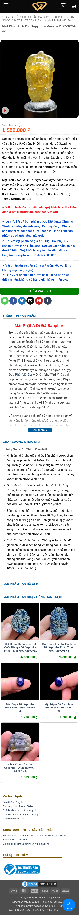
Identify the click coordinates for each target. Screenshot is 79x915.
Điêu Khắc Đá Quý (35, 17)
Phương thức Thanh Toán (18, 806)
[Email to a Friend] (30, 301)
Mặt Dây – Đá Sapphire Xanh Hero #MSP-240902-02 (20, 707)
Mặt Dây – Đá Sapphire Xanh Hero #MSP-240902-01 (59, 707)
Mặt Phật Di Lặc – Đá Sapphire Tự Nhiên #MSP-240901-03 (20, 767)
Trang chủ (10, 17)
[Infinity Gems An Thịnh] (39, 6)
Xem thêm (38, 430)
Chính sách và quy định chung (20, 814)
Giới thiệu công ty (13, 802)
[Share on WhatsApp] (5, 301)
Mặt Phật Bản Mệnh (29, 20)
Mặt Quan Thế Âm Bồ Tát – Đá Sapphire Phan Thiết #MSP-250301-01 (59, 647)
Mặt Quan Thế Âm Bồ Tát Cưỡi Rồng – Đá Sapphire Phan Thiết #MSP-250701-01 (20, 647)
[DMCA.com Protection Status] (39, 885)
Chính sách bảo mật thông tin (20, 810)
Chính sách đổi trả (13, 818)
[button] (6, 6)
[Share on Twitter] (22, 301)
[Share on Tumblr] (48, 301)
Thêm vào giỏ (39, 291)
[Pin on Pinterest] (39, 301)
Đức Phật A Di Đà (20, 374)
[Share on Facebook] (13, 301)
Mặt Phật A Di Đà (59, 20)
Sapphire (55, 325)
